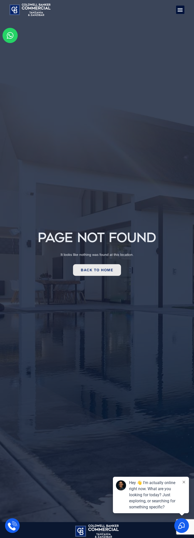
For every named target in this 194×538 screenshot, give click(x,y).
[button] (180, 10)
